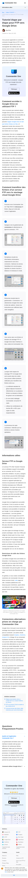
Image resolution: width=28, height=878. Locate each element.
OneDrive (22, 635)
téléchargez (18, 206)
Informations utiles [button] (7, 7)
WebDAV (6, 834)
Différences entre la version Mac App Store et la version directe (14, 805)
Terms (3, 865)
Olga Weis (8, 30)
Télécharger (14, 89)
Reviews (4, 858)
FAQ (17, 855)
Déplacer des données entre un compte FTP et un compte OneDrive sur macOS (14, 701)
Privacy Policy (5, 863)
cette (16, 580)
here (6, 872)
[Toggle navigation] (25, 3)
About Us (4, 855)
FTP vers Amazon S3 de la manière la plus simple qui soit (15, 705)
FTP (19, 832)
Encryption (18, 864)
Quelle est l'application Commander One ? (9, 737)
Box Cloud (20, 837)
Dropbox (16, 635)
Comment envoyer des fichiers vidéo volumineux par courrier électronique (14, 709)
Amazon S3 (5, 637)
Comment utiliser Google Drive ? (12, 766)
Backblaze (20, 842)
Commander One (11, 3)
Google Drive (7, 839)
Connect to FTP (20, 858)
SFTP (5, 837)
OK (14, 875)
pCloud (6, 844)
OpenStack (21, 839)
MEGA (20, 844)
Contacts (4, 860)
